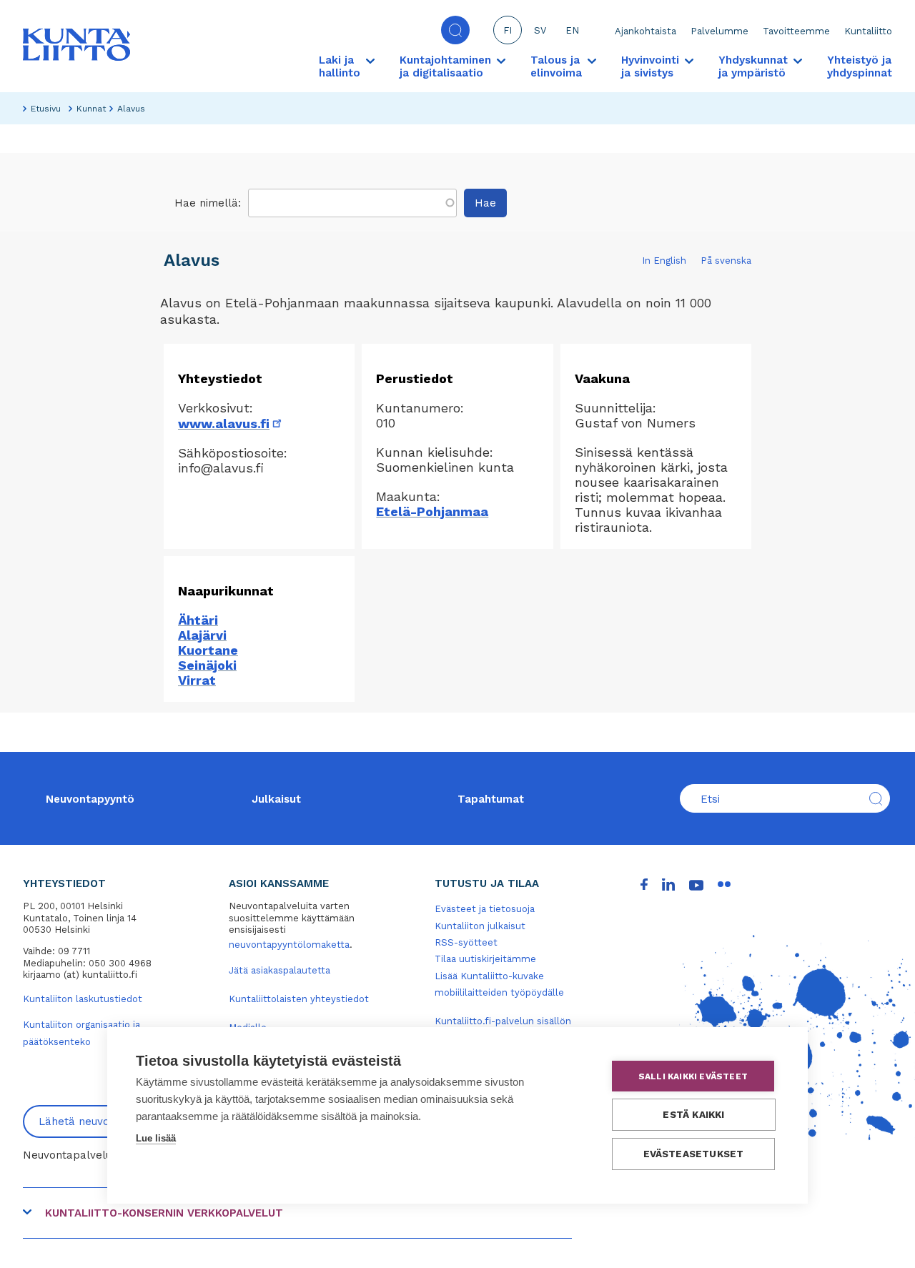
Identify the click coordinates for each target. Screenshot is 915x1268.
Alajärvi (202, 635)
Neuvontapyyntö (90, 799)
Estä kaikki (693, 1114)
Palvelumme (719, 31)
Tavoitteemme (796, 31)
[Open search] (455, 30)
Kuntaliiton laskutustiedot (82, 999)
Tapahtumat (491, 799)
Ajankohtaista (645, 31)
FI (507, 30)
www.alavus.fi (231, 423)
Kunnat (91, 108)
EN (572, 30)
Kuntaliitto (868, 31)
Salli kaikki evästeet (693, 1076)
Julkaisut (276, 799)
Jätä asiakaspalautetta (279, 970)
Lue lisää (156, 1138)
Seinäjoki (207, 665)
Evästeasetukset (693, 1153)
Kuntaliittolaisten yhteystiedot (299, 999)
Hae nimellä (206, 203)
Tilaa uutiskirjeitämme (485, 959)
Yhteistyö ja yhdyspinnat (859, 66)
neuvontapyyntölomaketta (289, 944)
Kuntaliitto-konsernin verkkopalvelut (164, 1213)
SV (540, 30)
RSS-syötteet (466, 942)
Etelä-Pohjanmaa (432, 511)
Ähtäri (198, 620)
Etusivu (46, 108)
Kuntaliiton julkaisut (480, 926)
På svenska (726, 260)
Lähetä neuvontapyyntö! (102, 1121)
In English (664, 260)
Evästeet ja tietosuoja (485, 908)
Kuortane (208, 650)
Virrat (197, 680)
